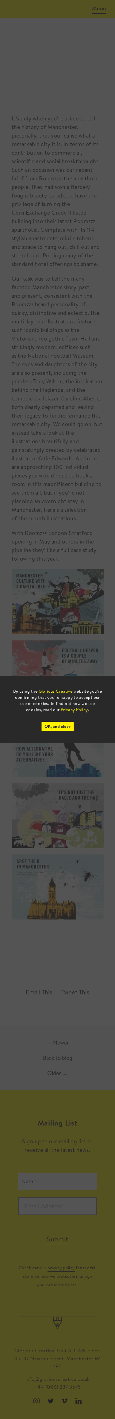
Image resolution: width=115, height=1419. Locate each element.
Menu (99, 8)
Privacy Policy (74, 709)
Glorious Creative (56, 691)
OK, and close (57, 726)
